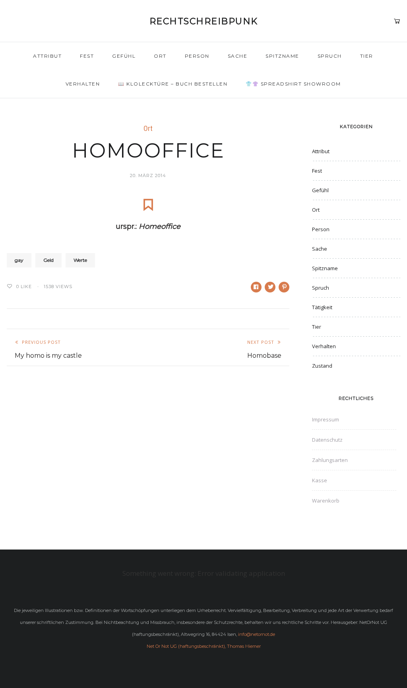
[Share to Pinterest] (284, 287)
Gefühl (124, 56)
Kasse (319, 480)
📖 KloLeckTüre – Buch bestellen (172, 84)
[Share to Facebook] (256, 287)
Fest (87, 56)
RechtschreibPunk (203, 21)
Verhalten (83, 84)
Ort (160, 56)
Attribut (47, 56)
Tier (366, 56)
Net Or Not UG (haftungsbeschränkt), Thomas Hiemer (204, 646)
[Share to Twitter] (270, 287)
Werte (80, 260)
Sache (238, 56)
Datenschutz (327, 439)
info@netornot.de (256, 634)
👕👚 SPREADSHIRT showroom (293, 84)
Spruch (330, 56)
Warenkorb (325, 500)
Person (197, 56)
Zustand (322, 365)
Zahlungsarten (330, 460)
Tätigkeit (322, 307)
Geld (48, 260)
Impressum (325, 419)
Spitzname (282, 56)
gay (19, 260)
